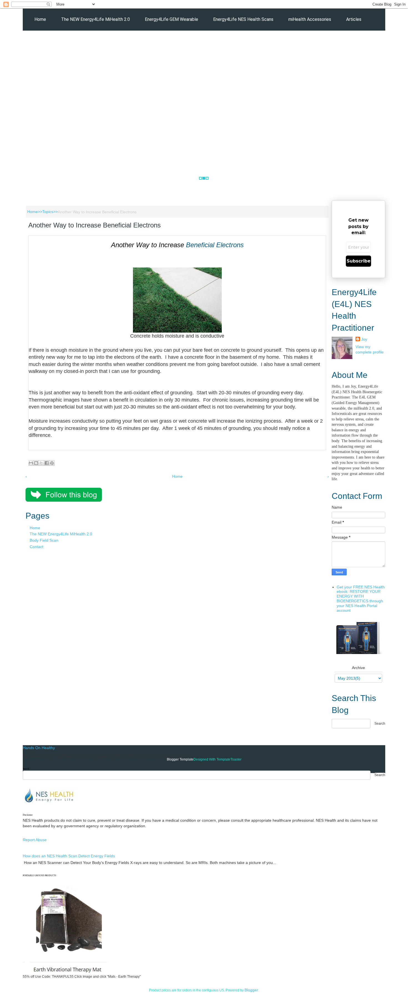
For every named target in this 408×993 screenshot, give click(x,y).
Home (40, 19)
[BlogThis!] (36, 463)
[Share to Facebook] (46, 463)
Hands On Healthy (39, 748)
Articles (353, 19)
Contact (36, 546)
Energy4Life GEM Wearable (171, 19)
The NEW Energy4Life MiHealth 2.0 (95, 19)
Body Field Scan (44, 540)
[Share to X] (41, 463)
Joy (364, 339)
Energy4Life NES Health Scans (243, 19)
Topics (47, 211)
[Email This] (31, 463)
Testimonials (104, 41)
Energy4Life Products (55, 41)
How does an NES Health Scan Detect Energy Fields (69, 856)
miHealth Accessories (309, 19)
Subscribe (359, 261)
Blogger (251, 990)
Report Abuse (35, 840)
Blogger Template (180, 759)
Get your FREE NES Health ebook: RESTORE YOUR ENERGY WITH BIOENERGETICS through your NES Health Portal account (361, 599)
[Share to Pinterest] (52, 463)
